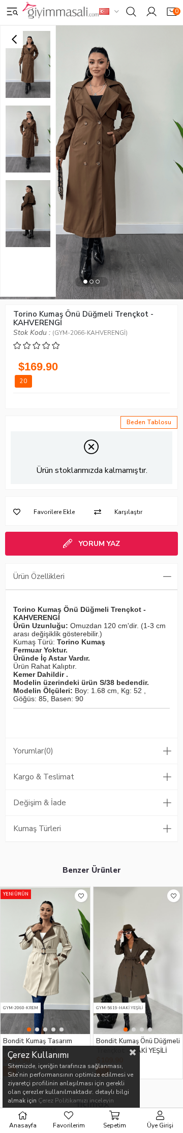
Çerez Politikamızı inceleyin (76, 1100)
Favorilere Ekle (81, 895)
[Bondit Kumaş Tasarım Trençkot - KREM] (45, 960)
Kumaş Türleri (37, 828)
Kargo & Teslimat (43, 777)
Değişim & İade (39, 803)
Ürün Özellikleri (39, 576)
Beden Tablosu (149, 422)
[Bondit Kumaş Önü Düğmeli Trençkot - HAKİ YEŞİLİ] (138, 960)
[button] (85, 282)
